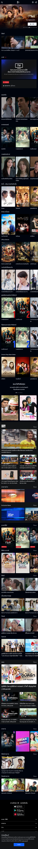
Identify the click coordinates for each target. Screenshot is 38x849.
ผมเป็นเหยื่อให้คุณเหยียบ (6, 179)
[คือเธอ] (8, 196)
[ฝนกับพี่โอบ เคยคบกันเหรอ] (13, 584)
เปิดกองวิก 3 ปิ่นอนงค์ (30, 793)
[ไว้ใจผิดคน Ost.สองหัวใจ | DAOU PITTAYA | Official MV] (9, 696)
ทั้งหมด (35, 427)
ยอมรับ (19, 844)
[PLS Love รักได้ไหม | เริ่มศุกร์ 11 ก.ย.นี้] (13, 42)
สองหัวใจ (3, 149)
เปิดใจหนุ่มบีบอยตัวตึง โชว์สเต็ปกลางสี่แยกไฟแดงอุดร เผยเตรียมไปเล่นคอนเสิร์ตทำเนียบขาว (17, 451)
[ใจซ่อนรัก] (23, 196)
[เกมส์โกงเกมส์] (23, 307)
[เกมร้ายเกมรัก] (8, 224)
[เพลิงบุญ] (23, 224)
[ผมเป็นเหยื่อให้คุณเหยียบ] (8, 167)
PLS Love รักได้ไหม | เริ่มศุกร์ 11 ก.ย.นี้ (10, 50)
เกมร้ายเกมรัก (4, 236)
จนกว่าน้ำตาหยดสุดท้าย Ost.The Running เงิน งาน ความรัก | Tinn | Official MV (28, 721)
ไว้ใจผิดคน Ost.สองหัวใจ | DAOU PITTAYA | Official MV (9, 705)
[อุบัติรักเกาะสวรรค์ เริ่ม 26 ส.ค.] (13, 625)
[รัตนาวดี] (9, 408)
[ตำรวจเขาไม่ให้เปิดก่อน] (8, 107)
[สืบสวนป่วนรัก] (28, 408)
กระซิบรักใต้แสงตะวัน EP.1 (7, 292)
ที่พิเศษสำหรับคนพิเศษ (30, 592)
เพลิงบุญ (18, 236)
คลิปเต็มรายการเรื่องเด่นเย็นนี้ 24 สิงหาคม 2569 (27, 482)
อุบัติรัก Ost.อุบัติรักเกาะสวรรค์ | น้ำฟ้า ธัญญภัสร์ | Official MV (18, 688)
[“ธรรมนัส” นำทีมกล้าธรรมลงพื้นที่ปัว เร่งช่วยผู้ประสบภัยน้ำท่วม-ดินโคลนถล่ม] (28, 459)
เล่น (33, 24)
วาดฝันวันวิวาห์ (19, 149)
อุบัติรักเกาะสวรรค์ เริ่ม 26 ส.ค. (9, 633)
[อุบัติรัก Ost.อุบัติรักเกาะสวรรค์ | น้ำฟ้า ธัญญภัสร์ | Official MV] (19, 674)
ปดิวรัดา (3, 379)
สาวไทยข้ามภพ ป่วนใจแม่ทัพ (22, 264)
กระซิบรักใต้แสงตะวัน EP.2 (22, 292)
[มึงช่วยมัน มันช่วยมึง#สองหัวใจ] (23, 107)
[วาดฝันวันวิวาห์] (23, 137)
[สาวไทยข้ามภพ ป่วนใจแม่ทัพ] (23, 252)
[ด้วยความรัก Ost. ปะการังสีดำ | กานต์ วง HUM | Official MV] (9, 713)
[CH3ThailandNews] (13, 514)
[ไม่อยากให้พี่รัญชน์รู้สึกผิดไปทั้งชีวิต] (23, 167)
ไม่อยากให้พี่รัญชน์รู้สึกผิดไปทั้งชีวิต (22, 180)
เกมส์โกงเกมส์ (33, 149)
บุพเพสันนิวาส (33, 208)
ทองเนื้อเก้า (18, 379)
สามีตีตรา (32, 236)
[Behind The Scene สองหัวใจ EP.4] (13, 604)
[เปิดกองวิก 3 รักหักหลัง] (13, 785)
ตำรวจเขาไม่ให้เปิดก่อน (6, 119)
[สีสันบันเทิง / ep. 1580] (23, 741)
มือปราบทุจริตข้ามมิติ (6, 264)
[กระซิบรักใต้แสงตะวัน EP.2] (23, 280)
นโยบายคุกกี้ (25, 841)
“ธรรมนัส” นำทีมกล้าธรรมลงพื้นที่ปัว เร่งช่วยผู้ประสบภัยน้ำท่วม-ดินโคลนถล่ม (28, 467)
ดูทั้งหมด (13, 86)
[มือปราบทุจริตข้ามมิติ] (8, 252)
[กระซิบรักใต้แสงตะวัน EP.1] (8, 280)
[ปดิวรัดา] (8, 367)
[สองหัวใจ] (8, 137)
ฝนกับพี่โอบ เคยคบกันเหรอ (7, 592)
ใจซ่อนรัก (18, 208)
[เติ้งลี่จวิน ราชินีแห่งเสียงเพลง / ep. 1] (8, 563)
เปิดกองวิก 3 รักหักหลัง (6, 793)
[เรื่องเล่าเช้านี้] (13, 495)
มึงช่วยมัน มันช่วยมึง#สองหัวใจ (21, 120)
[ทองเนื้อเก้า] (23, 367)
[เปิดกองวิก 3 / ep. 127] (8, 741)
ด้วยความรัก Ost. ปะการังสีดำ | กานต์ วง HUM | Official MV (9, 721)
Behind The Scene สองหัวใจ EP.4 (9, 613)
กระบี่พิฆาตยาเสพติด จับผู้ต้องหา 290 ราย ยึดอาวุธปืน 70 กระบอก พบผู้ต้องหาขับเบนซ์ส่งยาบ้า (9, 467)
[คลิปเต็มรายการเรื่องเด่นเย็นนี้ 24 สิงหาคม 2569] (28, 475)
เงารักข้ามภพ (33, 264)
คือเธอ (2, 208)
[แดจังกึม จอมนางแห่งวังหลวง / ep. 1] (23, 563)
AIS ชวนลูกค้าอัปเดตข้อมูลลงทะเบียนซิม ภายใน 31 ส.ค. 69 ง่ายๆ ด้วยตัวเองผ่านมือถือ (9, 482)
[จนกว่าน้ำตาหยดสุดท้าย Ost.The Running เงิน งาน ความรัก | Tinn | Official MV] (28, 713)
